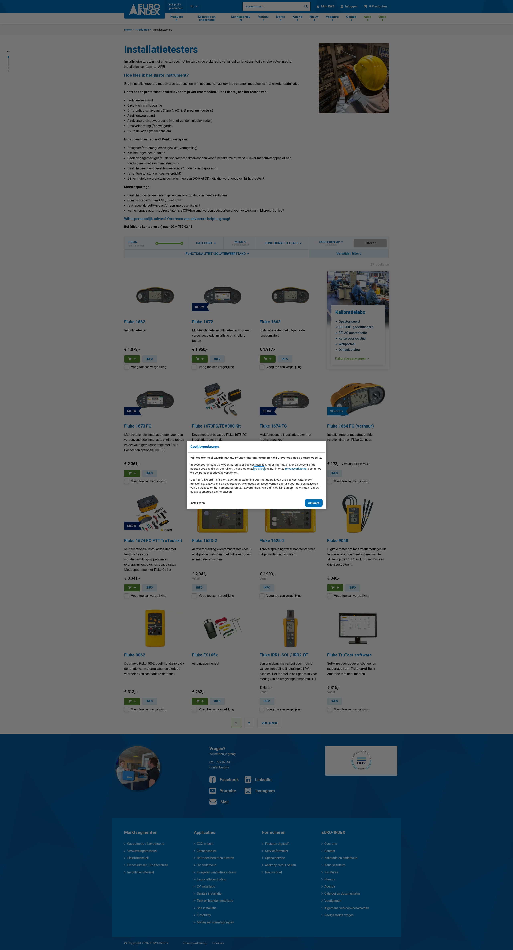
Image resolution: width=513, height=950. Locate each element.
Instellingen (197, 502)
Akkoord (314, 502)
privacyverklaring (296, 468)
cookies (259, 468)
